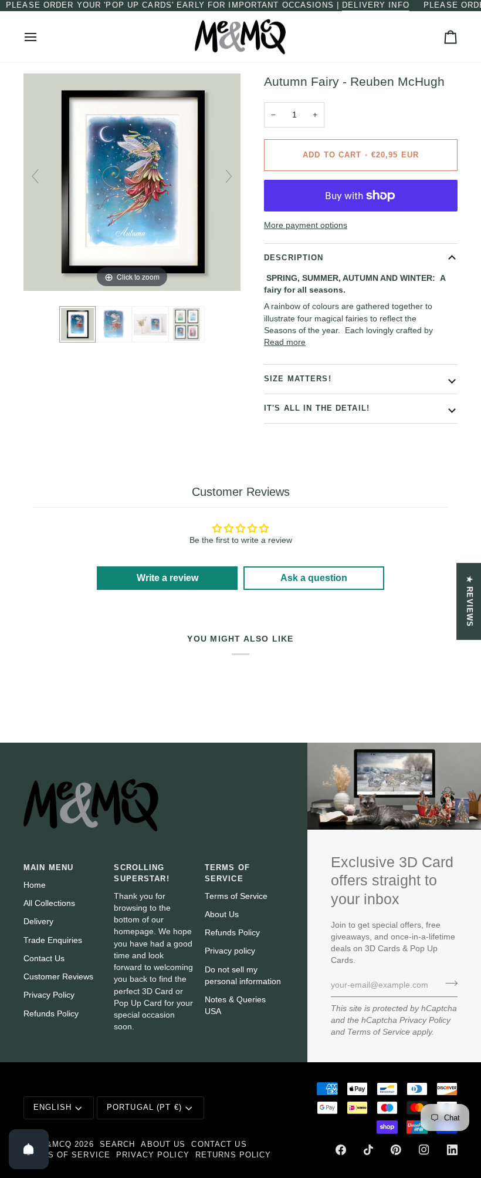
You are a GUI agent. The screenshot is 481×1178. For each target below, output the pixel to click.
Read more (285, 342)
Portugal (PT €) (144, 1107)
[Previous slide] (35, 176)
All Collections (49, 903)
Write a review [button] (167, 578)
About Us (222, 914)
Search (118, 1144)
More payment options (305, 225)
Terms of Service (378, 1032)
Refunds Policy (51, 1013)
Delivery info (375, 5)
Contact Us (44, 958)
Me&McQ (52, 1144)
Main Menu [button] (48, 868)
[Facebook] (341, 1150)
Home (34, 885)
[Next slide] (228, 176)
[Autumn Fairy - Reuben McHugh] (77, 324)
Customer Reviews (58, 976)
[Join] (448, 983)
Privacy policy (230, 951)
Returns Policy (233, 1155)
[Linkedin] (452, 1150)
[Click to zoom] (131, 181)
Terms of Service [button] (227, 873)
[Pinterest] (396, 1150)
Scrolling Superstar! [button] (141, 873)
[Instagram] (424, 1150)
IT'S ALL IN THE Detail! (317, 408)
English (52, 1107)
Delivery (38, 921)
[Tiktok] (368, 1150)
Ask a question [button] (313, 578)
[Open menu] (41, 37)
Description (293, 258)
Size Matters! (297, 379)
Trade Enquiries (52, 940)
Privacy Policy (424, 1020)
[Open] (29, 1149)
